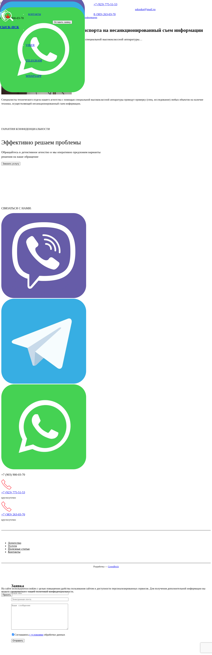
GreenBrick (113, 566)
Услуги (12, 545)
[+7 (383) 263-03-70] (106, 507)
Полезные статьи (19, 548)
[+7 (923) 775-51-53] (106, 485)
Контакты (14, 551)
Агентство (14, 542)
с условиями (36, 634)
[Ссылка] (42, 91)
